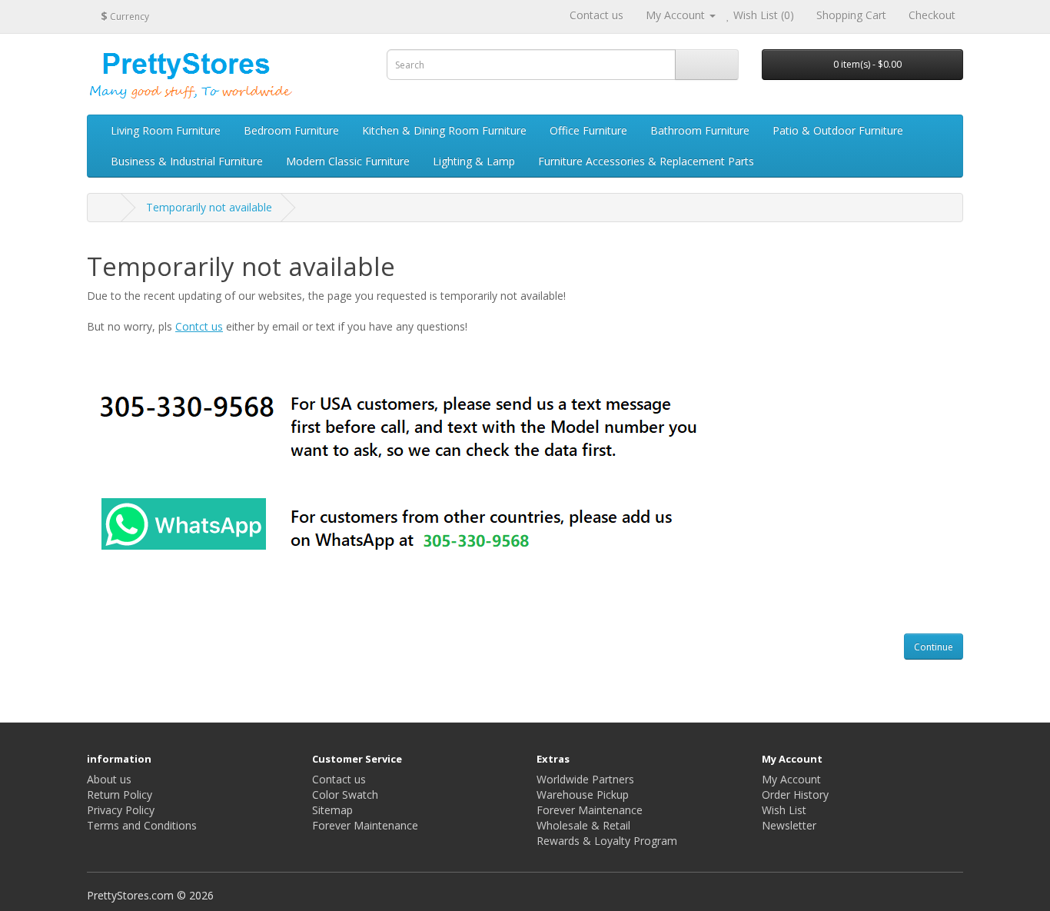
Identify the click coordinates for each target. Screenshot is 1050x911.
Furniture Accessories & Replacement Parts (646, 161)
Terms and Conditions (142, 825)
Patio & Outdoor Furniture (838, 130)
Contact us (596, 15)
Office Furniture (588, 130)
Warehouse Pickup (583, 794)
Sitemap (332, 810)
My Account (791, 779)
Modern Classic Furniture (348, 161)
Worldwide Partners (585, 779)
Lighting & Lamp (474, 161)
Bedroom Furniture (291, 130)
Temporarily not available (209, 207)
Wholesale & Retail (583, 825)
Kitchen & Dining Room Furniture (444, 130)
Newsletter (789, 825)
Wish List (784, 810)
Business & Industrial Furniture (187, 161)
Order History (795, 794)
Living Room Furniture (166, 130)
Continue (933, 646)
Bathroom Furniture (699, 130)
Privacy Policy (121, 810)
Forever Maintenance (365, 825)
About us (109, 779)
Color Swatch (345, 794)
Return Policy (119, 794)
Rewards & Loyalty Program (607, 840)
